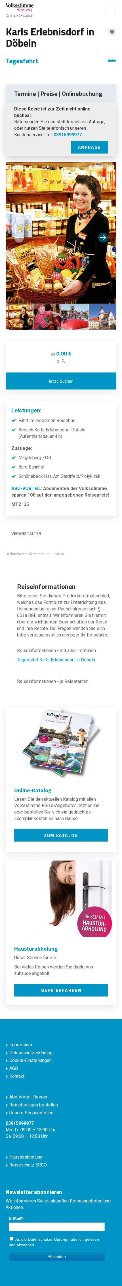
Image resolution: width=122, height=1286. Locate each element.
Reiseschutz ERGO (28, 1165)
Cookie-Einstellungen (30, 1060)
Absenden (57, 1256)
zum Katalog (61, 835)
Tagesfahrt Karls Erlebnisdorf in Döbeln (56, 660)
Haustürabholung (26, 1157)
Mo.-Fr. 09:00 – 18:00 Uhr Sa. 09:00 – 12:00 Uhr (30, 1130)
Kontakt (16, 1076)
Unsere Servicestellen (31, 1112)
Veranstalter (26, 533)
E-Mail (15, 1218)
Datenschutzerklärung (30, 1052)
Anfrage (89, 147)
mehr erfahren (61, 990)
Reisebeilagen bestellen (33, 1105)
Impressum (20, 1044)
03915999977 (68, 134)
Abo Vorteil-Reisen (28, 1097)
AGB (13, 1068)
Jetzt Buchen (61, 381)
